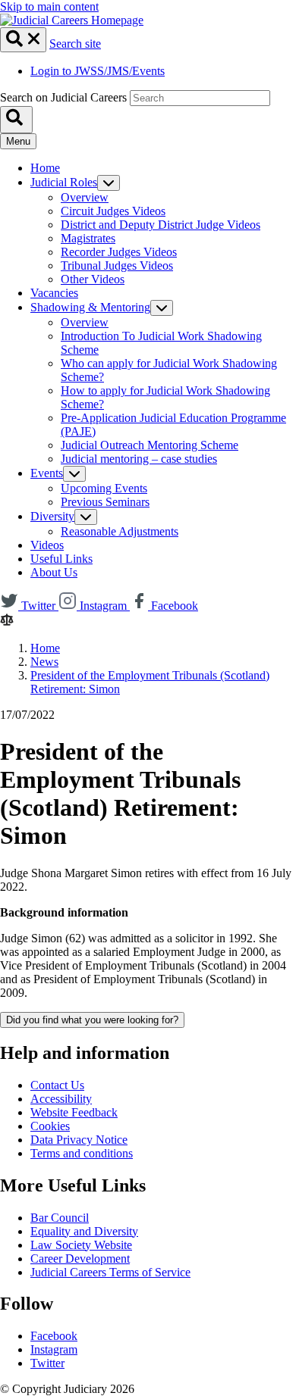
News (44, 661)
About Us (53, 572)
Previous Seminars (105, 501)
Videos (47, 545)
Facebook (53, 1335)
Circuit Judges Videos (113, 211)
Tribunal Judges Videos (117, 265)
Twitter (47, 1363)
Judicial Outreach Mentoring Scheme (149, 445)
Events (46, 473)
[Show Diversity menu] (85, 517)
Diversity (52, 516)
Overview (85, 197)
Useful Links (61, 558)
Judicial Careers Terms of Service (110, 1272)
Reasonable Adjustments (119, 531)
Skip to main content (49, 6)
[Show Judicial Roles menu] (108, 183)
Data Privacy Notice (79, 1139)
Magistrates (88, 238)
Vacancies (54, 292)
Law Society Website (81, 1244)
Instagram (53, 1349)
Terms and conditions (81, 1153)
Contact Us (57, 1085)
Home (45, 167)
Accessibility (61, 1098)
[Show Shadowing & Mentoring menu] (161, 308)
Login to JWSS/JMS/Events (97, 70)
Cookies (50, 1126)
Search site (75, 43)
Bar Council (59, 1217)
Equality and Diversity (84, 1231)
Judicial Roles (63, 182)
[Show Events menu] (74, 474)
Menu (18, 141)
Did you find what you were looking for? (92, 1020)
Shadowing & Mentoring (90, 307)
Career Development (80, 1258)
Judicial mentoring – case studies (139, 458)
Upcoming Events (104, 488)
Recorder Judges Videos (119, 251)
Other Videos (92, 279)
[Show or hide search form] (23, 39)
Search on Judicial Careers (63, 97)
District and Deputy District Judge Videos (160, 224)
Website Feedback (74, 1112)
